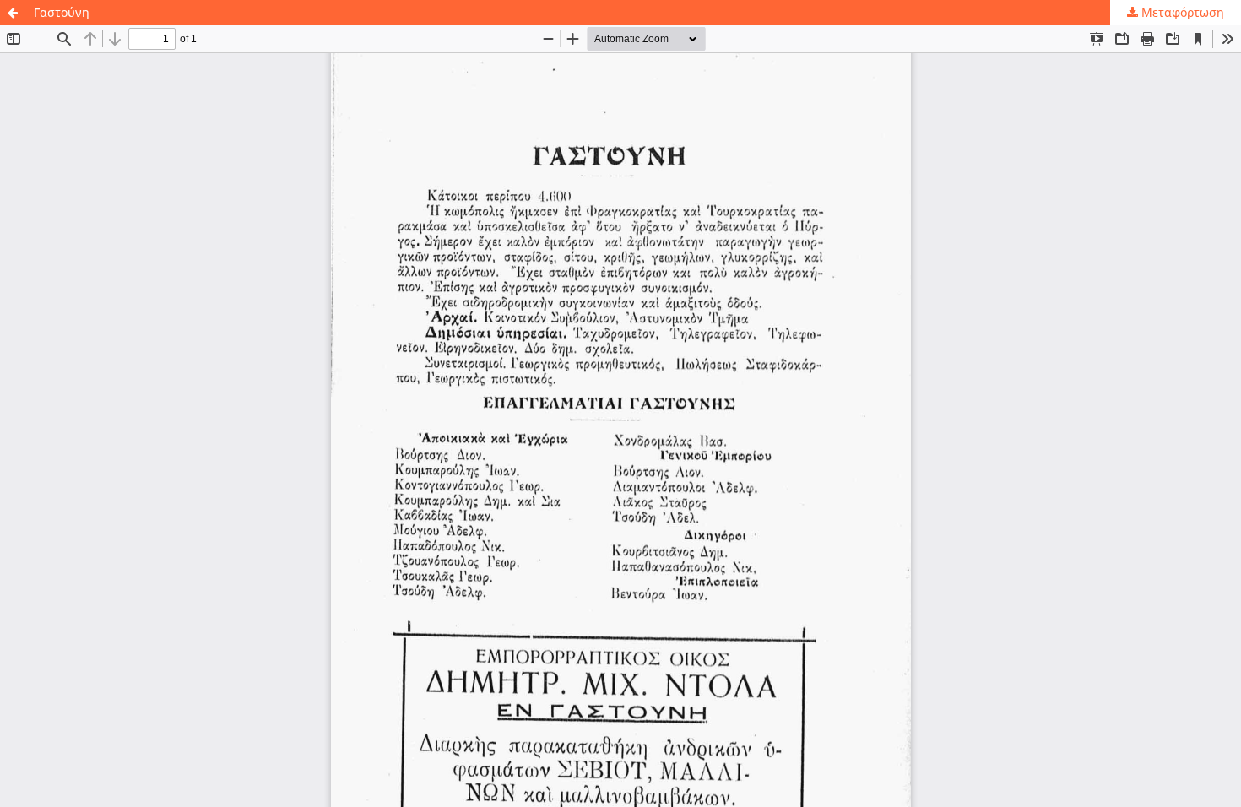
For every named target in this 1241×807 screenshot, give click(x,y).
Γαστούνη (61, 12)
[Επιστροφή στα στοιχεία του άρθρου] (12, 12)
